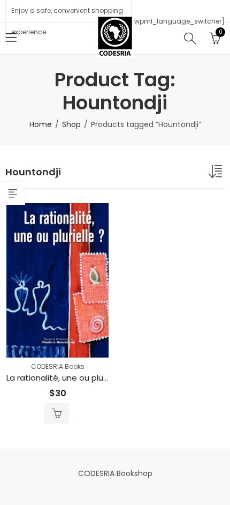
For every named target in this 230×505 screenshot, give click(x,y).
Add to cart (56, 413)
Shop (71, 124)
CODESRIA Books (58, 366)
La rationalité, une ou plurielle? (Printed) (85, 377)
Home (40, 124)
